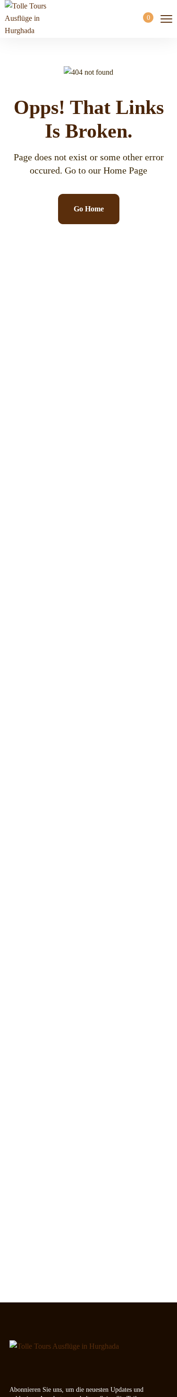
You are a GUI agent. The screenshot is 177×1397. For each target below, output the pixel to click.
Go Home (89, 209)
